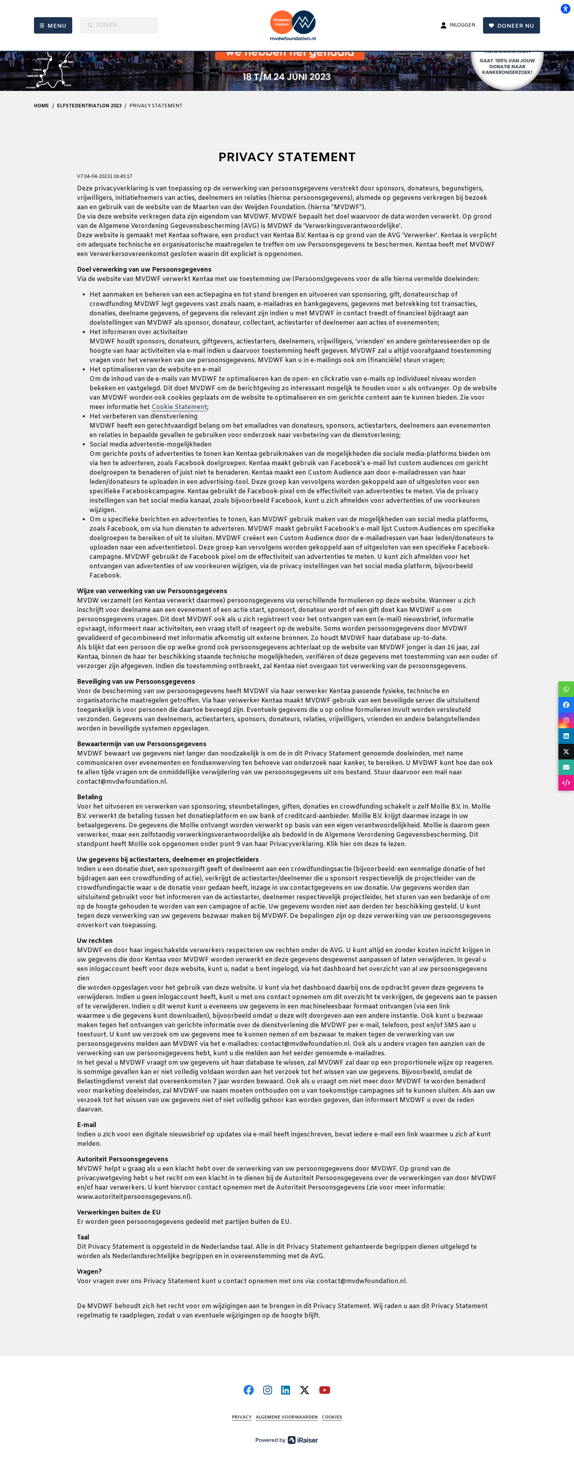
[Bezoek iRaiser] (287, 1440)
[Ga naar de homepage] (295, 25)
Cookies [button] (332, 1417)
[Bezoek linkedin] (285, 1391)
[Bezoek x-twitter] (304, 1391)
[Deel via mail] (566, 767)
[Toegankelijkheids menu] (565, 8)
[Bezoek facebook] (249, 1391)
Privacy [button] (242, 1417)
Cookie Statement (179, 407)
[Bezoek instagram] (267, 1391)
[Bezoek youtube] (324, 1391)
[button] (566, 689)
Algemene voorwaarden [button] (287, 1417)
